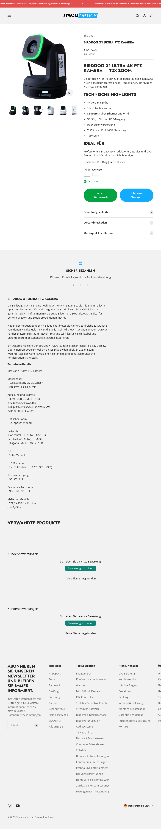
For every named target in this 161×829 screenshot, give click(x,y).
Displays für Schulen (88, 720)
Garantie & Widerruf (131, 715)
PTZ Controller (84, 697)
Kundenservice (127, 679)
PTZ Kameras (84, 673)
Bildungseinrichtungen (89, 774)
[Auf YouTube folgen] (18, 806)
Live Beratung (127, 673)
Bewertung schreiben (80, 568)
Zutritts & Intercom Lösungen (93, 785)
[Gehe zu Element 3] (38, 110)
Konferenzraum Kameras (91, 679)
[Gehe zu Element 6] (75, 110)
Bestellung (125, 691)
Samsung (54, 697)
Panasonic (55, 685)
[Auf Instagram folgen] (10, 806)
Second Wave (57, 709)
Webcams (82, 685)
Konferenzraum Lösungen (91, 762)
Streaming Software (88, 709)
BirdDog (88, 35)
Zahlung (123, 697)
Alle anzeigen (56, 726)
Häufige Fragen (128, 685)
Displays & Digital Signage (91, 715)
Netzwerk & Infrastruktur (91, 738)
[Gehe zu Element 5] (63, 110)
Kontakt (123, 726)
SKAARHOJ (55, 720)
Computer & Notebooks (90, 744)
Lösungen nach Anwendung (92, 791)
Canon (53, 703)
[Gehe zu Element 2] (25, 110)
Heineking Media (59, 715)
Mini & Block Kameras (89, 691)
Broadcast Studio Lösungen (92, 756)
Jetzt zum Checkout (137, 195)
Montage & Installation (132, 709)
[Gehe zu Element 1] (13, 110)
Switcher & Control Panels (91, 703)
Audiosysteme (84, 726)
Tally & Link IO (84, 732)
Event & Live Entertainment (92, 768)
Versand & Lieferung (131, 703)
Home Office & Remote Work (93, 779)
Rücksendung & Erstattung (134, 720)
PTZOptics (55, 673)
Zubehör (81, 750)
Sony (52, 679)
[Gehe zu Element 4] (50, 110)
